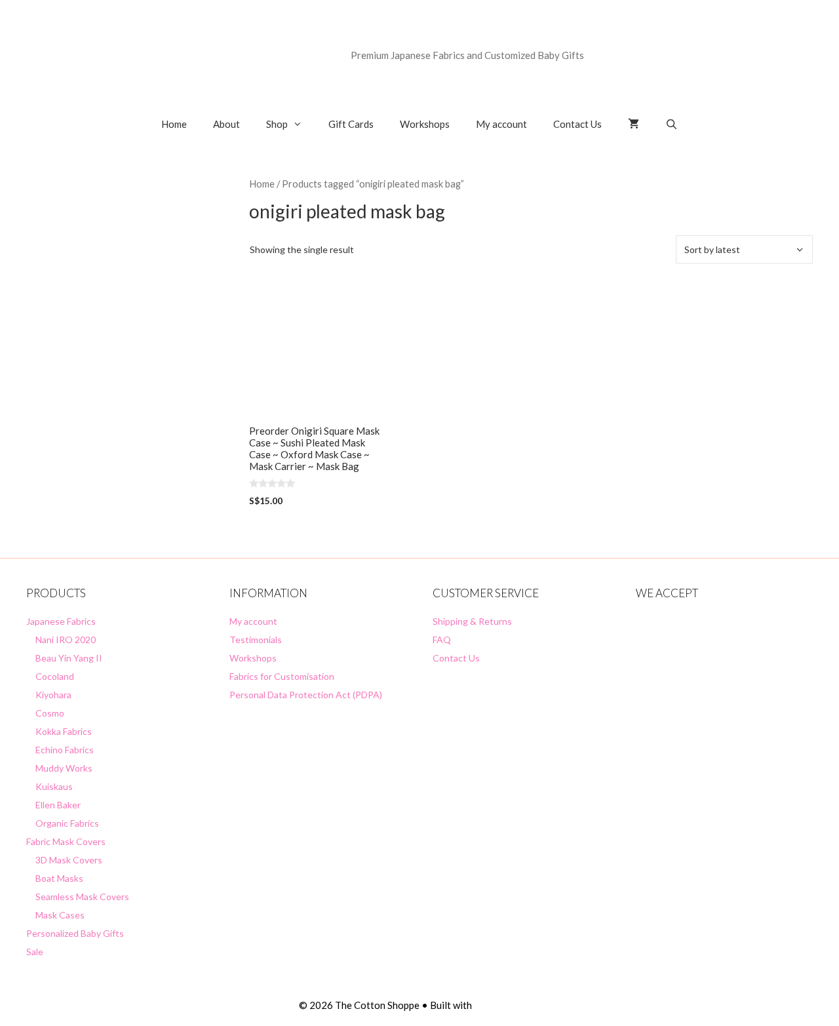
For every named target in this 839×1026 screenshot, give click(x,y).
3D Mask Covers (68, 859)
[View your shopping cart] (633, 124)
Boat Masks (59, 878)
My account (501, 124)
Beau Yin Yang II (68, 657)
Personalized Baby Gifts (75, 933)
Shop (277, 124)
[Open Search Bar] (671, 124)
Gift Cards (351, 124)
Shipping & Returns (472, 621)
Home (174, 124)
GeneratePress (507, 1005)
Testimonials (255, 639)
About (226, 124)
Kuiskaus (54, 786)
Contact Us (577, 124)
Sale (34, 951)
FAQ (442, 639)
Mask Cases (60, 914)
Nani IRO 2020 (65, 639)
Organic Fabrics (67, 823)
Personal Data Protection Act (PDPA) (305, 694)
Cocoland (54, 676)
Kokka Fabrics (63, 731)
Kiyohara (53, 694)
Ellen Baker (58, 804)
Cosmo (49, 713)
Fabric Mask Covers (66, 841)
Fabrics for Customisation (281, 676)
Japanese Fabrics (61, 621)
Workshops (425, 124)
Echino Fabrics (64, 749)
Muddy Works (63, 768)
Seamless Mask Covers (82, 896)
